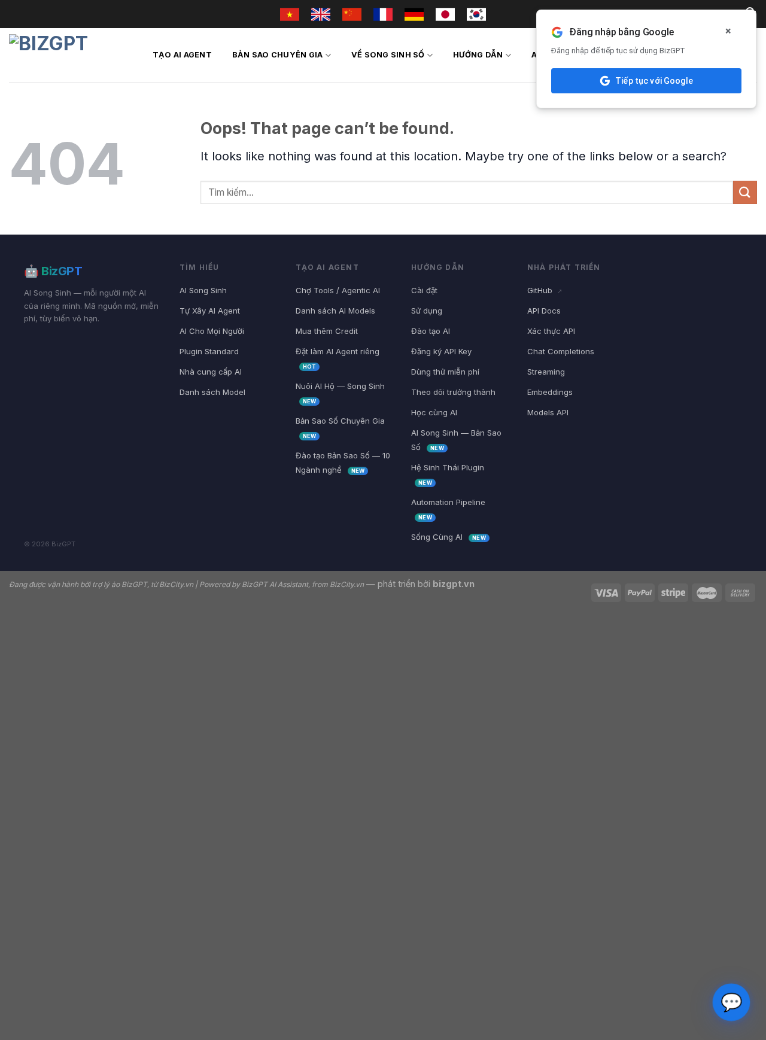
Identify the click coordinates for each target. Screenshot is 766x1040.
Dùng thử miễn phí (445, 371)
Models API (548, 412)
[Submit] (745, 192)
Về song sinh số (388, 54)
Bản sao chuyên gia (277, 54)
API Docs (544, 310)
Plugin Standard (209, 351)
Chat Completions (560, 351)
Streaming (546, 371)
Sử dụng (426, 310)
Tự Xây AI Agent (210, 310)
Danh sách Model (212, 392)
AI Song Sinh (203, 290)
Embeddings (550, 392)
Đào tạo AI (430, 331)
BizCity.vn (176, 584)
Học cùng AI (434, 412)
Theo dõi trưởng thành (453, 392)
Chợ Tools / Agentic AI (338, 290)
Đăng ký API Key (441, 351)
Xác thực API (551, 331)
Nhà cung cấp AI (211, 371)
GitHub (544, 290)
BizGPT (134, 584)
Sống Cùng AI (448, 537)
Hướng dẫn (478, 54)
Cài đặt (424, 290)
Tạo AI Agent (182, 54)
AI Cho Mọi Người (212, 331)
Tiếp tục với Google (654, 81)
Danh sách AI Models (335, 310)
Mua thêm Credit (327, 331)
